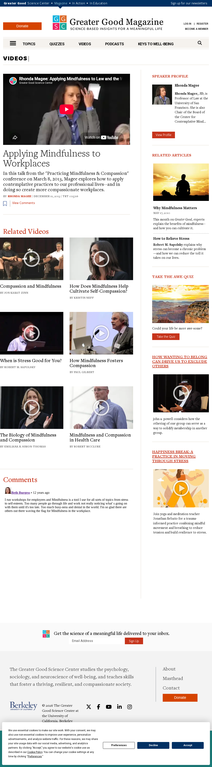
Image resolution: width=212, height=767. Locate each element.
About (169, 669)
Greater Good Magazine (108, 22)
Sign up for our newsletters (189, 3)
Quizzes (56, 44)
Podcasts (114, 44)
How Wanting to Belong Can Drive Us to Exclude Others (179, 361)
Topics (29, 44)
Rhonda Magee (19, 196)
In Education (98, 3)
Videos (85, 44)
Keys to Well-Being (155, 44)
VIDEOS (15, 58)
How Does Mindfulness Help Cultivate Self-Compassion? (99, 288)
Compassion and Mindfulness (30, 286)
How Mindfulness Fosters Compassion (96, 362)
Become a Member (196, 28)
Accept (187, 745)
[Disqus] (66, 537)
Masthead (173, 678)
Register (202, 23)
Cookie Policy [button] (34, 752)
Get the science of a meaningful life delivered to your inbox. (111, 633)
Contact (171, 688)
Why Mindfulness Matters (175, 207)
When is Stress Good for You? (31, 360)
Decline (153, 745)
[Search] (200, 42)
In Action (78, 3)
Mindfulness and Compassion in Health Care (100, 437)
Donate (22, 26)
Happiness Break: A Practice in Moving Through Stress (174, 456)
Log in (187, 23)
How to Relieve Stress (171, 238)
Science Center (38, 3)
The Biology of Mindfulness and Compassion (28, 437)
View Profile (163, 135)
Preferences (119, 745)
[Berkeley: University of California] (23, 706)
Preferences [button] (35, 756)
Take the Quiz (166, 336)
